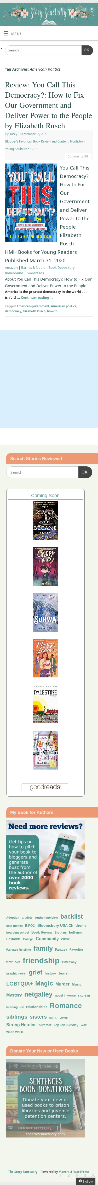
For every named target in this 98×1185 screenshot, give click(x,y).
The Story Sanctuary (22, 1172)
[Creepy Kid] (45, 584)
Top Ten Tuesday (66, 1025)
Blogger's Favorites (18, 141)
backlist (71, 916)
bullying (75, 932)
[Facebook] (61, 10)
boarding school (17, 932)
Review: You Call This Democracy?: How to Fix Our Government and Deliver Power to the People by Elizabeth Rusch (48, 104)
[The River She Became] (45, 538)
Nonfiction (77, 141)
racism (84, 995)
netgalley (38, 994)
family (43, 948)
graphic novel (16, 973)
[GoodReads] (84, 10)
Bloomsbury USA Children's (62, 925)
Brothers (61, 932)
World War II (14, 1032)
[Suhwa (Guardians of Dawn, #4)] (45, 631)
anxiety (27, 917)
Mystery (14, 995)
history (50, 973)
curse (65, 939)
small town (58, 1017)
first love (13, 962)
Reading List (15, 1007)
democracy (13, 311)
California (13, 939)
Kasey (13, 134)
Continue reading (37, 297)
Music (77, 984)
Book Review (41, 932)
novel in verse (65, 995)
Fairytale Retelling (18, 949)
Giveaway (69, 962)
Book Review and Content (50, 141)
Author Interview (46, 917)
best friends (14, 925)
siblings (16, 1017)
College (28, 939)
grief (35, 972)
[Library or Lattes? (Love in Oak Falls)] (45, 676)
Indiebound (14, 273)
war (84, 1025)
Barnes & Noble (33, 267)
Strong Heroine (21, 1025)
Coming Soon (45, 495)
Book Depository (61, 267)
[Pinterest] (76, 10)
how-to (52, 311)
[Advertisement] (49, 379)
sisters (38, 1017)
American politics (63, 306)
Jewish (64, 973)
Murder (62, 984)
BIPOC (30, 926)
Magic (44, 983)
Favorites (77, 949)
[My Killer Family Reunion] (45, 768)
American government (32, 306)
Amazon (11, 267)
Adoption (12, 917)
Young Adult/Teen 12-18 (21, 149)
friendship (41, 960)
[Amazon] (91, 10)
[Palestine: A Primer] (45, 722)
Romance (66, 1006)
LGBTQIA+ (19, 984)
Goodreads (35, 273)
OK (85, 50)
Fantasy (61, 949)
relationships (36, 1007)
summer (45, 1025)
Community (47, 938)
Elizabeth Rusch (34, 311)
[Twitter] (69, 10)
